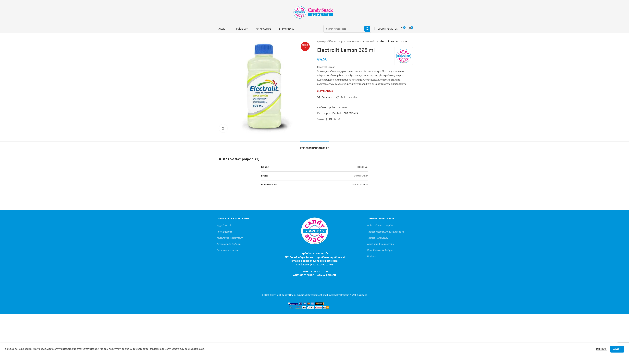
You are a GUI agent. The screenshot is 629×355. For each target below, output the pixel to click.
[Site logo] (314, 12)
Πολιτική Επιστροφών (380, 225)
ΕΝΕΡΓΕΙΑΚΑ (354, 41)
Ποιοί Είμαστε (225, 231)
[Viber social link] (339, 119)
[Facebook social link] (326, 119)
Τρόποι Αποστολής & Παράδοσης (385, 231)
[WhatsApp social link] (335, 119)
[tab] (314, 147)
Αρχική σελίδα (325, 41)
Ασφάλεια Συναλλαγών (380, 244)
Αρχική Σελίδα (224, 225)
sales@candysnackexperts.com (318, 260)
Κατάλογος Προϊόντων (230, 237)
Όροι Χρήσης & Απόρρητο (381, 250)
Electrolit (370, 41)
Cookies (371, 256)
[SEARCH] (367, 29)
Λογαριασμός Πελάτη (229, 244)
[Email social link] (330, 119)
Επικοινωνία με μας (228, 250)
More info (601, 349)
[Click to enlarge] (223, 128)
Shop (340, 41)
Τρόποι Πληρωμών (377, 237)
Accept (617, 349)
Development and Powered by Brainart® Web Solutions (337, 295)
